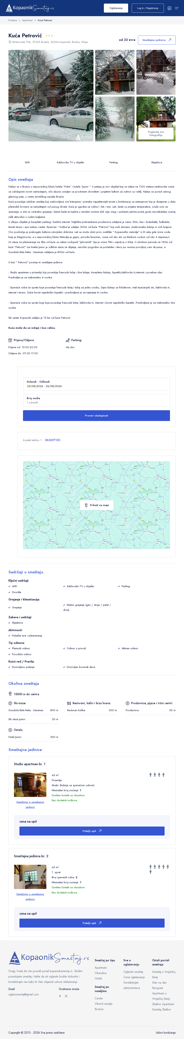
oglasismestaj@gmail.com (23, 994)
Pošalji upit (89, 831)
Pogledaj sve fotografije (156, 133)
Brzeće (99, 1009)
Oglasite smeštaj (133, 972)
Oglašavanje (116, 8)
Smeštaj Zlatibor (161, 1009)
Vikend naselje (103, 1004)
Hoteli (98, 978)
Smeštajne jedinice (154, 40)
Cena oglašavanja (134, 977)
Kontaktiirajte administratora (131, 985)
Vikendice (101, 973)
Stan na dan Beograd (159, 985)
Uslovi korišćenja (166, 1033)
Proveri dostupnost (96, 416)
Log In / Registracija (147, 8)
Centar (99, 998)
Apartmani (101, 968)
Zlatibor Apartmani (163, 1004)
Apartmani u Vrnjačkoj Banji (161, 996)
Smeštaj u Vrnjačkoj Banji (163, 974)
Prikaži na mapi (99, 505)
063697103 (52, 440)
